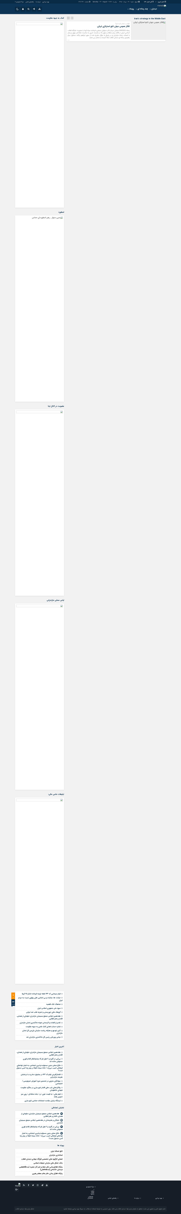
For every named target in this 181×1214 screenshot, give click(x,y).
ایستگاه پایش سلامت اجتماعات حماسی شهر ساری (43, 1100)
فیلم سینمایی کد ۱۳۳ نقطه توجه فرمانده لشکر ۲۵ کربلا (41, 993)
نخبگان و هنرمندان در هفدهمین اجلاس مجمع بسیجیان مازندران (41, 1121)
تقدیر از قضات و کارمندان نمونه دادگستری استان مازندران (40, 1022)
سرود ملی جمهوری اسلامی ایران (49, 1008)
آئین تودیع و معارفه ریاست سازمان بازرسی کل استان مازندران (42, 1032)
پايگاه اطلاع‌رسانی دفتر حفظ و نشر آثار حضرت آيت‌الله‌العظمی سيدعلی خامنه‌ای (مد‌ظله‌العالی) (41, 1168)
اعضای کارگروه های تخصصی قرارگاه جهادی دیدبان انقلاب (42, 1159)
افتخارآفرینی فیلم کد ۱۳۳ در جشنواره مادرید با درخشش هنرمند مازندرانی (42, 1075)
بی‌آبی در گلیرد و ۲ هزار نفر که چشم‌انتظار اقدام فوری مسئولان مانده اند (43, 1060)
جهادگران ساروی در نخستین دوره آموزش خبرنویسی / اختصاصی (42, 1082)
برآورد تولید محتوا (92, 1192)
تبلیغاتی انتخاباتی (90, 1197)
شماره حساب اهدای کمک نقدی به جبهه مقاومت (43, 1026)
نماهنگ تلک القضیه (53, 1004)
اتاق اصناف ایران (57, 1151)
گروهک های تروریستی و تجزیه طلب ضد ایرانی (43, 1012)
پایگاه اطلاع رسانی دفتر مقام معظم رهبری (47, 1173)
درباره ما (38, 2)
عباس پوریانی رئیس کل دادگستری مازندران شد (43, 1037)
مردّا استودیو (20, 2)
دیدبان (154, 8)
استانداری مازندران (56, 1155)
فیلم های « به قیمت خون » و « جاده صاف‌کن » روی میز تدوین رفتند (42, 1095)
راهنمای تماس (29, 2)
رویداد (131, 8)
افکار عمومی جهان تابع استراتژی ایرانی (113, 26)
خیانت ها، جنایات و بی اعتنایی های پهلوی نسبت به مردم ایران (40, 999)
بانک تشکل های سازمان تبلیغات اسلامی (48, 1163)
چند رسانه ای (142, 8)
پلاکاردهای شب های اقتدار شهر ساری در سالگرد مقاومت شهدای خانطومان (41, 1089)
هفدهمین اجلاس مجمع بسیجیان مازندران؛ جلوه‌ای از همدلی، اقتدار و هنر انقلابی (40, 1017)
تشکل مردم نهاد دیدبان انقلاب (25, 1209)
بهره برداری (45, 2)
